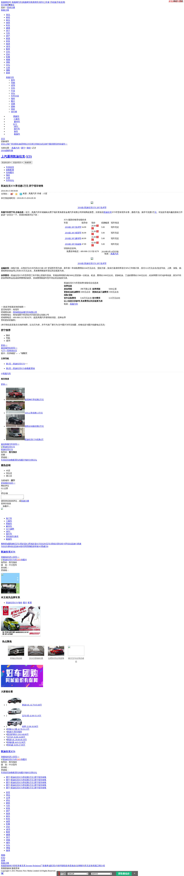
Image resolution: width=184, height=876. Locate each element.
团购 (13, 106)
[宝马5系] (14, 716)
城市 (8, 842)
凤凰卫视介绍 (99, 866)
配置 (30, 603)
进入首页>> (14, 557)
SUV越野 (10, 529)
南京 (39, 144)
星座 (8, 73)
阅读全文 (13, 351)
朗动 (10, 546)
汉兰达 (10, 737)
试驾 (13, 85)
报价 (13, 98)
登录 (9, 7)
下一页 (6, 351)
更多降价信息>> (8, 483)
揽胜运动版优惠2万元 (34, 426)
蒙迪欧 (12, 544)
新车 (13, 80)
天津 (31, 144)
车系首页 (10, 167)
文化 (8, 52)
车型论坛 (10, 180)
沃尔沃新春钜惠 (36, 658)
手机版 (53, 2)
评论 (8, 800)
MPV (16, 126)
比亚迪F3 (73, 544)
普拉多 (60, 544)
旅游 (8, 44)
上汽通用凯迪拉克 (13, 156)
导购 (13, 83)
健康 (8, 28)
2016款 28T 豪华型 (73, 238)
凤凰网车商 (27, 2)
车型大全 (15, 96)
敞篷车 (17, 134)
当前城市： (6, 480)
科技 (8, 41)
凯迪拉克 (108, 212)
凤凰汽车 (10, 77)
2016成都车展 (7, 150)
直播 (3, 860)
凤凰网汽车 (17, 2)
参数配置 (10, 170)
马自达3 (4, 546)
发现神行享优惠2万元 (34, 400)
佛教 (8, 70)
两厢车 (16, 116)
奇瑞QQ (37, 546)
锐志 (55, 544)
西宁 (23, 148)
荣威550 (44, 546)
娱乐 (8, 20)
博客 (8, 62)
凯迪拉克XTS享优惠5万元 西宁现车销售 (28, 777)
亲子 (8, 31)
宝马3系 (18, 544)
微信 (12, 5)
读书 (8, 46)
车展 (47, 2)
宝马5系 (49, 544)
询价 (13, 109)
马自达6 (42, 544)
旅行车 (17, 129)
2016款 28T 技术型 (73, 227)
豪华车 (17, 122)
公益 (8, 67)
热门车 (9, 518)
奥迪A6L (26, 705)
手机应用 (61, 2)
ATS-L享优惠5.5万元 (34, 413)
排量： (4, 455)
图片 (13, 101)
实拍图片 (10, 172)
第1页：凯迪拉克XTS (15, 364)
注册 (13, 7)
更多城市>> (62, 144)
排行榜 (14, 112)
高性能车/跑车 (12, 536)
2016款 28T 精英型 (73, 233)
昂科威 (10, 745)
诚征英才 (53, 866)
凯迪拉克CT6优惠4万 (34, 439)
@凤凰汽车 (6, 374)
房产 (8, 36)
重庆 (51, 144)
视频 (8, 60)
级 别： (5, 565)
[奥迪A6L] (14, 705)
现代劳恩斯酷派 (27, 546)
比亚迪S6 (16, 546)
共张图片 (21, 560)
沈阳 (15, 144)
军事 (8, 57)
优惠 (13, 104)
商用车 (36, 2)
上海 (7, 144)
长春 (19, 144)
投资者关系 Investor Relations (27, 866)
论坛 (8, 65)
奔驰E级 (10, 742)
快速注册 (25, 501)
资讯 (8, 15)
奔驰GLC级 (12, 729)
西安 (55, 144)
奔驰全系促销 (16, 658)
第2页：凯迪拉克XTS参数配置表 (20, 368)
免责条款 (72, 866)
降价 (29, 148)
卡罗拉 (66, 544)
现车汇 (42, 2)
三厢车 (17, 119)
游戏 (8, 840)
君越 (79, 544)
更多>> (4, 345)
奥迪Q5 (10, 732)
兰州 (35, 144)
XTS (29, 156)
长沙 (27, 144)
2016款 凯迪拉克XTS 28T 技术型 (92, 207)
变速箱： (5, 457)
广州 (11, 144)
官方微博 (5, 5)
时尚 (8, 25)
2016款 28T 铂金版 (73, 244)
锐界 (24, 726)
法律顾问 (80, 866)
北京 (3, 139)
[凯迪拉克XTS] (8, 447)
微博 (8, 850)
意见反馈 (88, 866)
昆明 (23, 144)
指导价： (5, 562)
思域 (31, 544)
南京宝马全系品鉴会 (76, 659)
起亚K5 (36, 544)
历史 (8, 54)
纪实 (3, 858)
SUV (15, 124)
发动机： (5, 568)
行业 (13, 91)
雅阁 (3, 544)
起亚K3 (25, 544)
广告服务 (45, 866)
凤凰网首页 (6, 2)
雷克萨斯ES (12, 734)
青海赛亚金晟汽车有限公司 (25, 312)
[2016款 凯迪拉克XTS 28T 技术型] (92, 203)
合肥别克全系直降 (56, 658)
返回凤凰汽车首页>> (10, 444)
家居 (8, 38)
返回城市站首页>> (9, 348)
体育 (8, 23)
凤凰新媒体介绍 (8, 866)
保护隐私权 (62, 866)
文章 (8, 178)
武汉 (43, 144)
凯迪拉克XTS (7, 449)
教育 (8, 49)
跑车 (16, 131)
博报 (8, 848)
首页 (8, 792)
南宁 (47, 144)
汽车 (8, 33)
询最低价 (5, 557)
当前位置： (6, 148)
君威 (7, 544)
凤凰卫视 (5, 10)
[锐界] (14, 726)
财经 (8, 17)
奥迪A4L (11, 740)
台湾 (8, 798)
